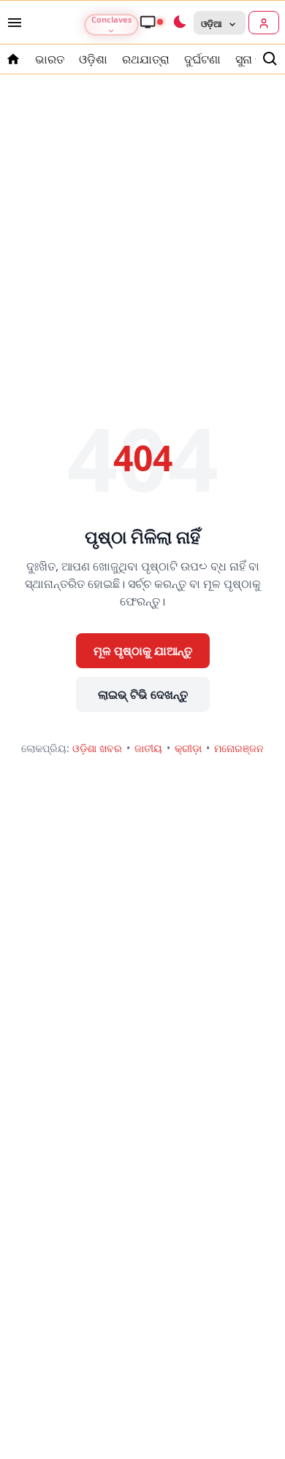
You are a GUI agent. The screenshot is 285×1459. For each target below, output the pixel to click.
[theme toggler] (179, 22)
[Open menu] (12, 22)
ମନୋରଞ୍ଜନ (239, 748)
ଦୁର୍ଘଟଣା (202, 59)
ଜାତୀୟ (148, 748)
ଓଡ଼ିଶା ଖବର (97, 748)
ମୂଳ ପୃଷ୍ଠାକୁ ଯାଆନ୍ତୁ (143, 651)
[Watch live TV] (151, 21)
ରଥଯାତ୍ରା (146, 59)
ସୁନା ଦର (253, 59)
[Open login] (263, 22)
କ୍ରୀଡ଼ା (188, 748)
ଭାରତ (49, 59)
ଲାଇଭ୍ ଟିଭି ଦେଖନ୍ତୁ (143, 694)
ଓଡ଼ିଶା (93, 59)
